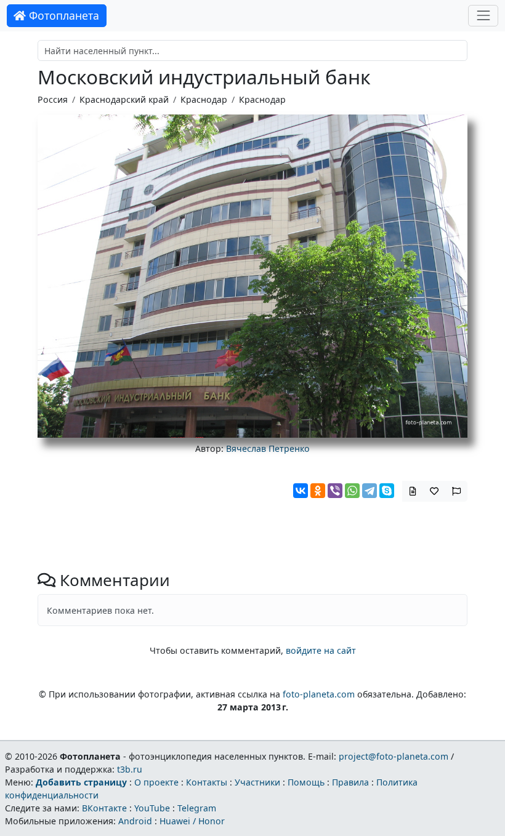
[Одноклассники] (317, 490)
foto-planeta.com (319, 694)
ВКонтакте (104, 808)
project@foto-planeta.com (393, 756)
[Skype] (386, 490)
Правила (350, 782)
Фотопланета (62, 15)
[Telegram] (369, 490)
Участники (257, 782)
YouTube (152, 808)
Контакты (206, 782)
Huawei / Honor (192, 821)
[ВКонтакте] (300, 490)
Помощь (306, 782)
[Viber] (335, 490)
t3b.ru (129, 769)
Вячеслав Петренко (268, 448)
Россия (53, 99)
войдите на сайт (321, 650)
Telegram (196, 808)
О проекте (156, 782)
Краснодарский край (124, 99)
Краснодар (203, 99)
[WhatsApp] (352, 490)
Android (135, 821)
